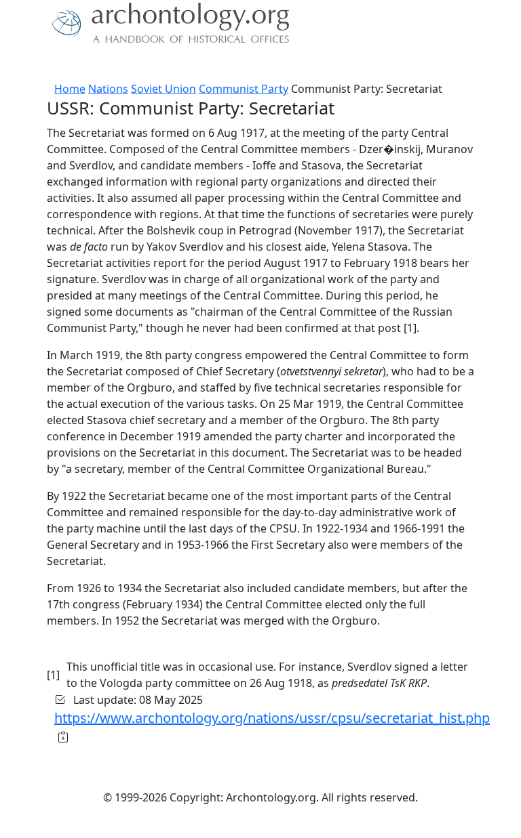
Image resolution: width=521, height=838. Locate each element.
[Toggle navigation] (27, 64)
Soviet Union (163, 88)
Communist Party (243, 88)
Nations (108, 88)
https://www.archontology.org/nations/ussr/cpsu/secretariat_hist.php (272, 718)
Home (69, 88)
